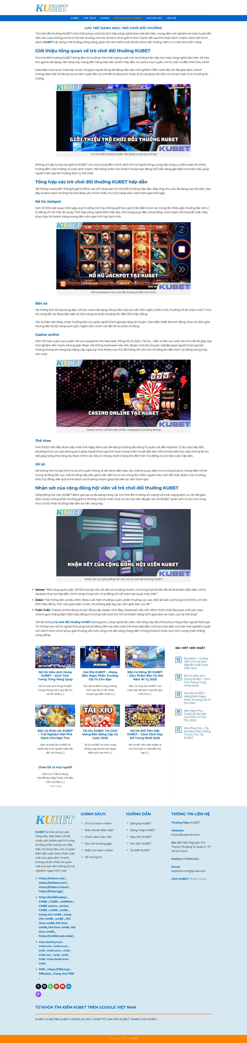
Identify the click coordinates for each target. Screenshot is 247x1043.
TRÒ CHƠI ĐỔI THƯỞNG (128, 18)
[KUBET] (52, 7)
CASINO (105, 18)
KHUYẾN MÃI (154, 18)
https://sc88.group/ (50, 942)
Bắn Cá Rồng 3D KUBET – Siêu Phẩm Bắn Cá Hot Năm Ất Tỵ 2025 (145, 675)
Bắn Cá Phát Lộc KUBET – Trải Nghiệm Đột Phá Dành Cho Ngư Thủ (55, 734)
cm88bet (66, 901)
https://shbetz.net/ (52, 878)
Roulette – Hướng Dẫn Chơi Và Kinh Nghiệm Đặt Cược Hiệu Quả (196, 663)
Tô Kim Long (198, 878)
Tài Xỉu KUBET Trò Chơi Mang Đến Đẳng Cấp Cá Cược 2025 (100, 734)
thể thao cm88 (58, 927)
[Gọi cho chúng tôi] (50, 986)
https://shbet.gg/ (50, 891)
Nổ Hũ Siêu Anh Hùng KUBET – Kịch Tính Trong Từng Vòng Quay (55, 675)
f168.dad (45, 973)
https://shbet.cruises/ (54, 887)
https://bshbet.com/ (53, 882)
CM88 (43, 901)
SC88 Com (45, 954)
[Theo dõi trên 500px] (68, 986)
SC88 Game (61, 946)
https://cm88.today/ (53, 897)
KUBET (75, 18)
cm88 (53, 910)
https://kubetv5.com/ (185, 834)
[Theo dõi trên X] (38, 986)
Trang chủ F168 (63, 973)
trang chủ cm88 (50, 914)
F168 (42, 969)
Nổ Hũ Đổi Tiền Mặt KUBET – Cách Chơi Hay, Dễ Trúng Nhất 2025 (145, 734)
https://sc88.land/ (57, 959)
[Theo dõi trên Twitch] (38, 994)
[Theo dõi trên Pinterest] (56, 986)
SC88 (42, 950)
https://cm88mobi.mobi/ (56, 936)
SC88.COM (45, 946)
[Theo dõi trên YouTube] (62, 986)
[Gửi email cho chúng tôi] (44, 986)
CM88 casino (48, 906)
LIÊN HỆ (171, 18)
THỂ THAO (90, 18)
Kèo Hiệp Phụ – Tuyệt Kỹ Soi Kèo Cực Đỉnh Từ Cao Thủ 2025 (195, 715)
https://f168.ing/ (58, 969)
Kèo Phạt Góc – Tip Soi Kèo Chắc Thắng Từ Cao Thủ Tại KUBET (197, 733)
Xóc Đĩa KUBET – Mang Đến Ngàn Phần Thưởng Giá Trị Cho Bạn (100, 675)
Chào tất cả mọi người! (55, 767)
